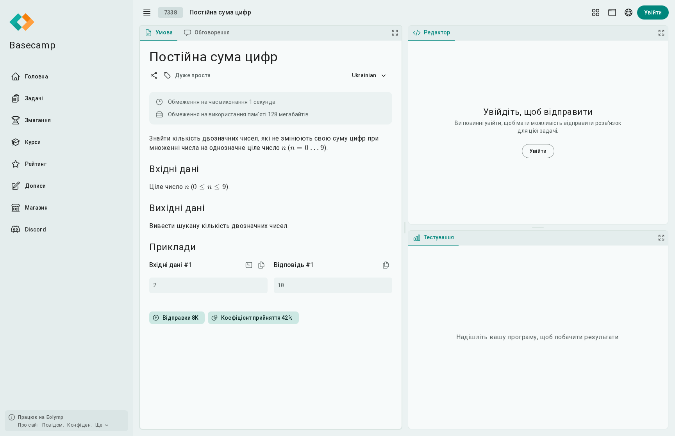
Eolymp (55, 417)
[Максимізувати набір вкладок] (394, 32)
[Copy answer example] (386, 265)
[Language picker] (628, 12)
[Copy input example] (261, 265)
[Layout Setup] (596, 12)
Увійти (653, 12)
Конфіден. (79, 425)
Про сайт (28, 425)
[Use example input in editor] (249, 265)
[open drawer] (147, 12)
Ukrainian (364, 75)
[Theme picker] (612, 12)
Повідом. (53, 425)
